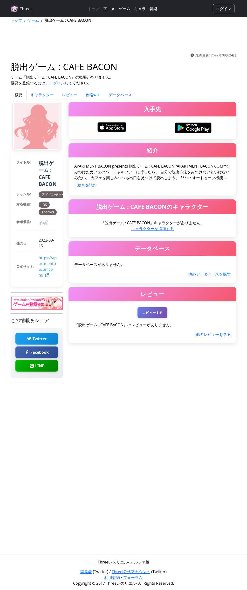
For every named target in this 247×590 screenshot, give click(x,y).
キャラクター (42, 94)
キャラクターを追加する (152, 228)
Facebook (39, 352)
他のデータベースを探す (209, 274)
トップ (93, 8)
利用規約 (112, 577)
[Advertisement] (123, 38)
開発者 (86, 571)
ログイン (223, 8)
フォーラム (133, 577)
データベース (120, 94)
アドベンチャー (53, 194)
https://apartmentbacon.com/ (48, 266)
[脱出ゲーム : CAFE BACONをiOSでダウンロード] (111, 126)
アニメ (109, 8)
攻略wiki (93, 94)
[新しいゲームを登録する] (37, 302)
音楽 (153, 8)
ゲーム (124, 8)
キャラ (140, 8)
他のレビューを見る (213, 334)
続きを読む (87, 185)
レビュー (69, 94)
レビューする (152, 312)
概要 (18, 94)
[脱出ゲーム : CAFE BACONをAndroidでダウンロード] (193, 127)
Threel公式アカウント (131, 571)
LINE (39, 365)
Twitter (39, 338)
